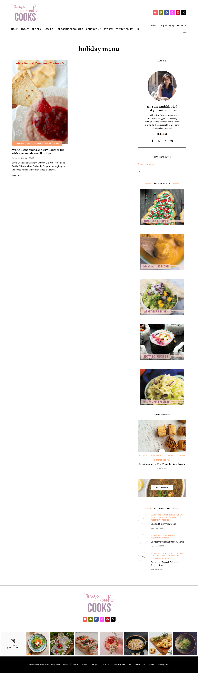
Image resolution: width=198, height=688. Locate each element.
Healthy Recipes (44, 143)
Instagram (165, 141)
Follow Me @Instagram (13, 646)
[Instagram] (172, 12)
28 (33, 158)
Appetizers (31, 143)
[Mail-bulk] (161, 12)
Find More (162, 134)
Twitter (159, 141)
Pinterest (172, 141)
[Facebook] (166, 12)
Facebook (152, 141)
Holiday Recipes (61, 143)
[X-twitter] (183, 12)
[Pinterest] (178, 12)
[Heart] (155, 12)
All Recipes (18, 143)
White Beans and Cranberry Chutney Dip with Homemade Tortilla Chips (38, 151)
